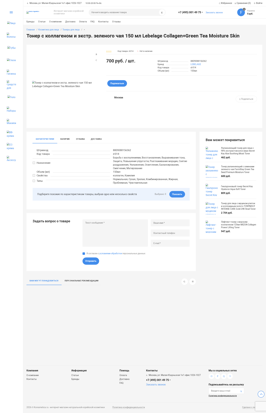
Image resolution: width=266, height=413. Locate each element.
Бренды (30, 21)
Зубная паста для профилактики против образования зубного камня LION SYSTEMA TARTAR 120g (117, 342)
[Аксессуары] (10, 159)
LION (132, 330)
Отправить (90, 261)
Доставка (70, 21)
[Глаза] (10, 60)
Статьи (42, 21)
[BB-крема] (10, 134)
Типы (40, 180)
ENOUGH (93, 330)
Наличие (65, 139)
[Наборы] (10, 109)
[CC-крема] (10, 146)
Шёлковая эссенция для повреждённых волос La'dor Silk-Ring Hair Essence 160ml (154, 341)
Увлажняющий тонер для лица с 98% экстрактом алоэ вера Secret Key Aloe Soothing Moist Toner (44, 342)
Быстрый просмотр (45, 308)
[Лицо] (10, 23)
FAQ (93, 21)
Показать (177, 194)
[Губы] (10, 48)
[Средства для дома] (10, 85)
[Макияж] (10, 122)
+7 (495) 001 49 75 (189, 12)
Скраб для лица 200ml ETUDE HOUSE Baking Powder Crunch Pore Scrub (192, 341)
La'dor (168, 330)
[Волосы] (10, 35)
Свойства (42, 175)
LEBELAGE (196, 64)
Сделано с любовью (252, 407)
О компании (55, 21)
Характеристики (45, 139)
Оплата (83, 21)
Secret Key (56, 330)
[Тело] (10, 97)
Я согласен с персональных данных (116, 253)
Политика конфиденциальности (223, 396)
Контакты (103, 21)
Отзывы (116, 21)
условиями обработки (110, 253)
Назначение (43, 162)
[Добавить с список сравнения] (59, 292)
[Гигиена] (10, 72)
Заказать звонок (214, 12)
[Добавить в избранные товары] (59, 298)
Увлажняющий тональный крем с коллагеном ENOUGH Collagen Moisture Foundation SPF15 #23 (80, 342)
